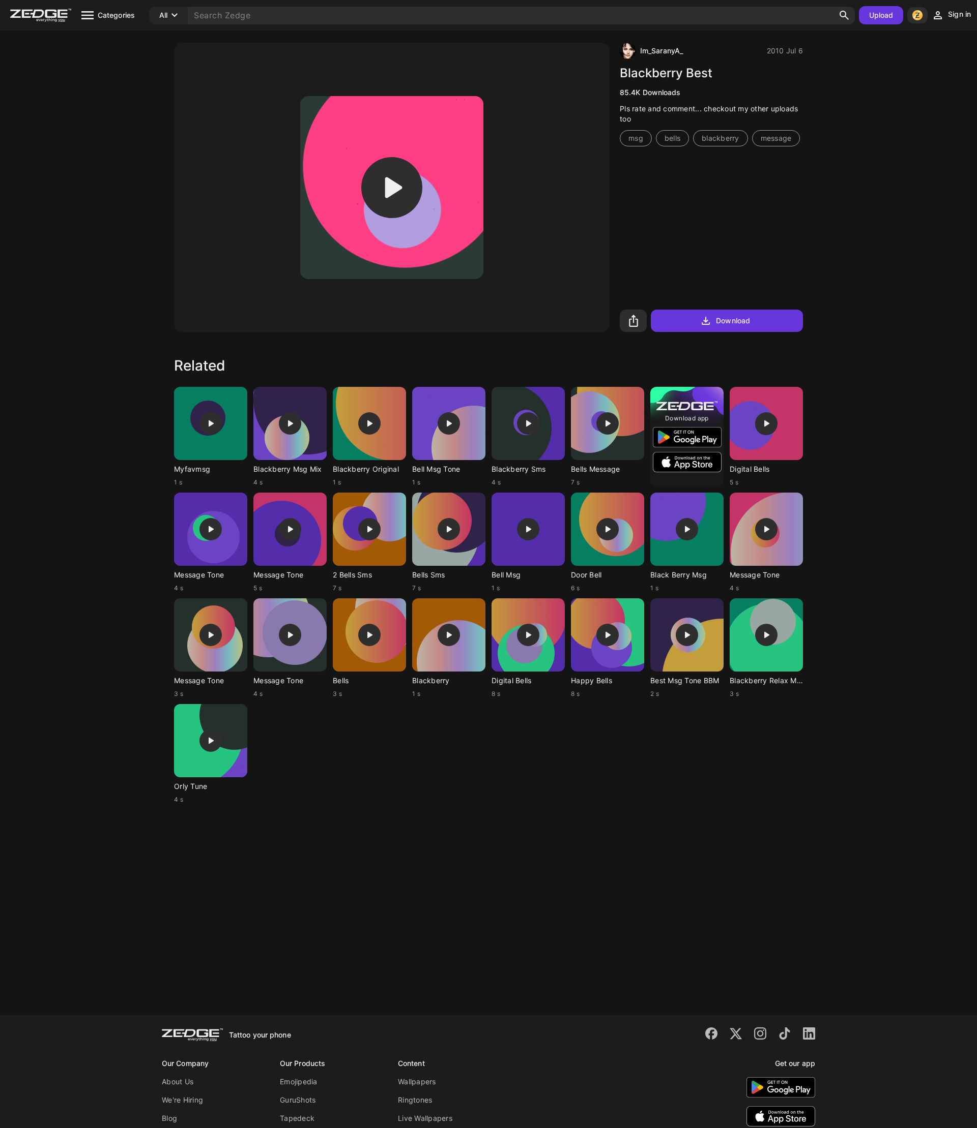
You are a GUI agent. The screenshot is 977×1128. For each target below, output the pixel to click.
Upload (881, 15)
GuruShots (297, 1099)
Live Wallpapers (425, 1118)
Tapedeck (297, 1118)
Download (733, 320)
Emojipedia (299, 1081)
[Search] (844, 15)
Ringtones (415, 1099)
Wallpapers (417, 1081)
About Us (177, 1081)
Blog (169, 1118)
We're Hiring (182, 1099)
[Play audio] (391, 187)
